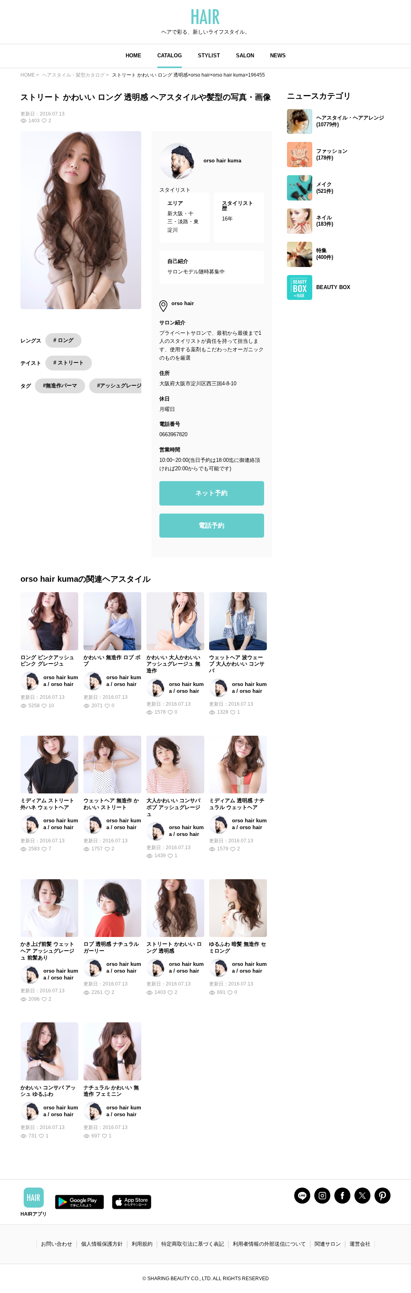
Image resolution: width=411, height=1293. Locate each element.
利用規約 (142, 1244)
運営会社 (360, 1244)
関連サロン (328, 1244)
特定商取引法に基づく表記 (192, 1244)
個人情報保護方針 (102, 1244)
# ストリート (68, 363)
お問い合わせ (56, 1244)
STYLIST (209, 56)
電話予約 (211, 525)
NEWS (278, 56)
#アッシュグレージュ (122, 385)
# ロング (63, 340)
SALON (245, 56)
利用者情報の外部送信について (269, 1244)
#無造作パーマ (60, 385)
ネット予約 (211, 493)
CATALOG (169, 56)
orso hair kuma (222, 161)
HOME (133, 56)
